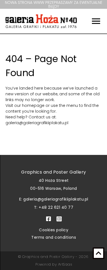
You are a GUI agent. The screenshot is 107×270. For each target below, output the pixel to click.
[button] (92, 21)
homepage (34, 105)
